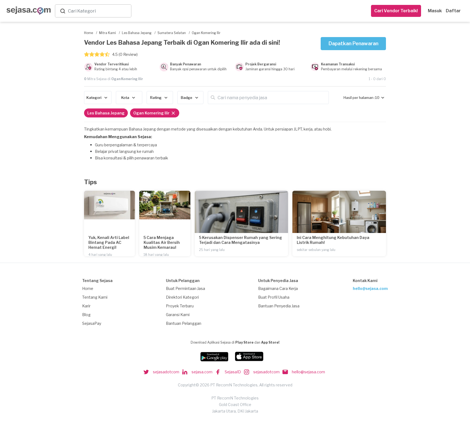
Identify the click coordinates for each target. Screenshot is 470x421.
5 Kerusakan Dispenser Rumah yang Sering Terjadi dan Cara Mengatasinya (240, 240)
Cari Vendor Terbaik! (396, 10)
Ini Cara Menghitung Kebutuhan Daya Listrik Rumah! (333, 240)
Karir (86, 306)
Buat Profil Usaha (273, 297)
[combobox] (98, 11)
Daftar (453, 10)
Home (87, 288)
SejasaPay (91, 323)
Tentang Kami (94, 297)
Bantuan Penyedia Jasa (278, 306)
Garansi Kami (178, 314)
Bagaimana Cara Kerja (278, 288)
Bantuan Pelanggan (183, 323)
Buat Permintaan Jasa (185, 288)
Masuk (435, 10)
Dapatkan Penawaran (353, 43)
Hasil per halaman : (359, 97)
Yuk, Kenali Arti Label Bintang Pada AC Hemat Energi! (108, 242)
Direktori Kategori (182, 297)
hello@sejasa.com (370, 288)
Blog (86, 314)
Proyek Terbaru (180, 306)
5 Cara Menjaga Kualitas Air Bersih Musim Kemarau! (162, 242)
